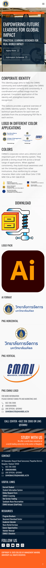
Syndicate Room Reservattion (13, 501)
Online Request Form (10, 492)
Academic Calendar (9, 522)
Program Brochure (9, 516)
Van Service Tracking (10, 498)
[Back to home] (18, 4)
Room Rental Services (10, 524)
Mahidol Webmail (8, 530)
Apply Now (11, 50)
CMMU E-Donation (9, 533)
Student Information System (13, 490)
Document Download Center (12, 519)
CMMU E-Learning (9, 495)
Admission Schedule (15, 57)
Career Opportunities (10, 527)
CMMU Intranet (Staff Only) (12, 504)
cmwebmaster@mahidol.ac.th (17, 411)
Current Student (8, 487)
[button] (43, 4)
